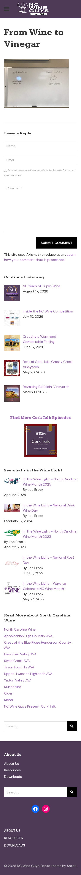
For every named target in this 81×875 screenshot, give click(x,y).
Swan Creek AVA (17, 660)
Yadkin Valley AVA (18, 680)
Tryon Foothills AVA (19, 667)
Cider (8, 693)
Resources (12, 770)
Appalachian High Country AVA (28, 636)
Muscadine (12, 687)
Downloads (13, 776)
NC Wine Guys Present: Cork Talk (30, 706)
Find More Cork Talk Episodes (40, 417)
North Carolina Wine (20, 629)
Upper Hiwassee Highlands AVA (28, 673)
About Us (11, 763)
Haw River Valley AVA (20, 654)
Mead (8, 700)
